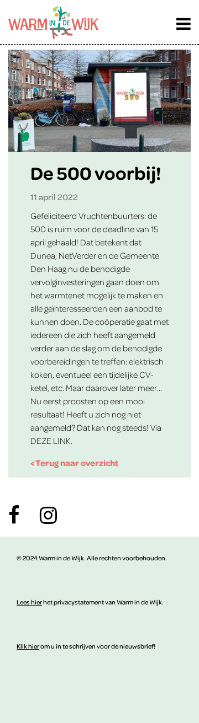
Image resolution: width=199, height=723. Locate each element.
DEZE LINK (50, 440)
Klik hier (28, 646)
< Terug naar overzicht (74, 462)
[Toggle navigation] (183, 21)
